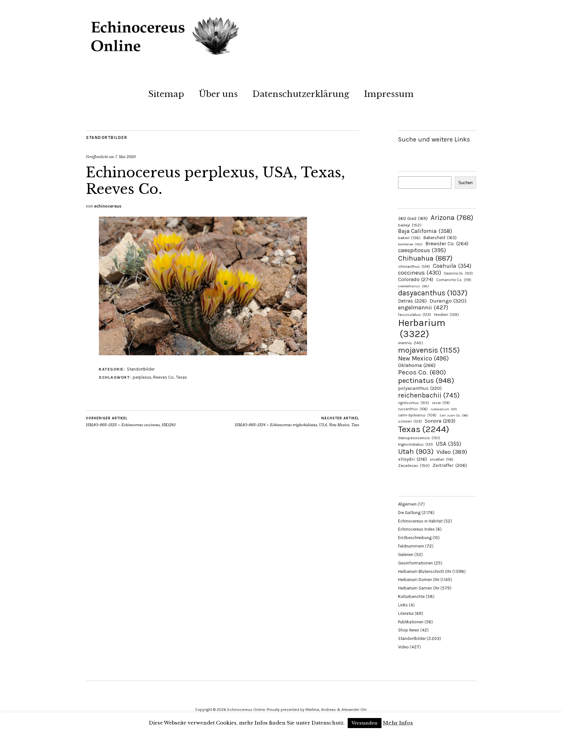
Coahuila (452, 266)
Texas (181, 377)
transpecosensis (419, 437)
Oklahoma (416, 365)
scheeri (410, 421)
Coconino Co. (458, 273)
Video (451, 452)
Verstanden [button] (365, 723)
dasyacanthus (433, 293)
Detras (412, 301)
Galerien (405, 554)
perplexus (142, 377)
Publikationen (410, 621)
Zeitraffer (450, 465)
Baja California (425, 231)
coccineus (419, 272)
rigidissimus (413, 403)
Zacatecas (414, 465)
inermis (410, 342)
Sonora (440, 421)
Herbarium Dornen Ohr (418, 579)
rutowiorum (444, 409)
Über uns (218, 94)
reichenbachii (429, 395)
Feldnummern (411, 546)
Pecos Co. (422, 372)
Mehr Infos (398, 723)
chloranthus (414, 266)
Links (403, 605)
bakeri (409, 238)
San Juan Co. (453, 415)
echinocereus (107, 206)
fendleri (446, 314)
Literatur (406, 613)
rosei (441, 402)
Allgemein (407, 504)
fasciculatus (414, 314)
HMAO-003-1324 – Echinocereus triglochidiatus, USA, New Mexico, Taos (297, 421)
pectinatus (426, 380)
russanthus (413, 409)
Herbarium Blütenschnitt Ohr (424, 571)
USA (448, 444)
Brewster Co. (446, 243)
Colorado (415, 279)
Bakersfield (440, 237)
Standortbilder (106, 137)
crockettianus (413, 286)
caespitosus (422, 250)
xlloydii (412, 459)
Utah (416, 451)
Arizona (452, 217)
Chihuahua (425, 258)
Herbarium (421, 328)
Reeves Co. (163, 377)
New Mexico (423, 358)
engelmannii (423, 307)
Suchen (465, 182)
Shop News (408, 630)
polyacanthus (420, 388)
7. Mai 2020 (125, 157)
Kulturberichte (411, 596)
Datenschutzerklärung (300, 94)
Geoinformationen (415, 563)
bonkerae (410, 244)
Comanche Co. (453, 280)
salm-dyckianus (417, 415)
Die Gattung (409, 512)
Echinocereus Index (416, 529)
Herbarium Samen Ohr (418, 588)
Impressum (389, 94)
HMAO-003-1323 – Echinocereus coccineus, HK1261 (131, 421)
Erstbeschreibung (415, 537)
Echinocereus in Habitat (420, 521)
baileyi (409, 225)
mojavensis (429, 350)
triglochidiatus (415, 444)
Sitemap (166, 94)
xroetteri (441, 459)
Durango (448, 300)
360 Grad (413, 218)
